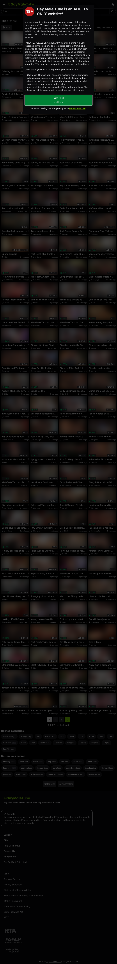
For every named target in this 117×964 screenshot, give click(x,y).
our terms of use (77, 108)
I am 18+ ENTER (59, 100)
